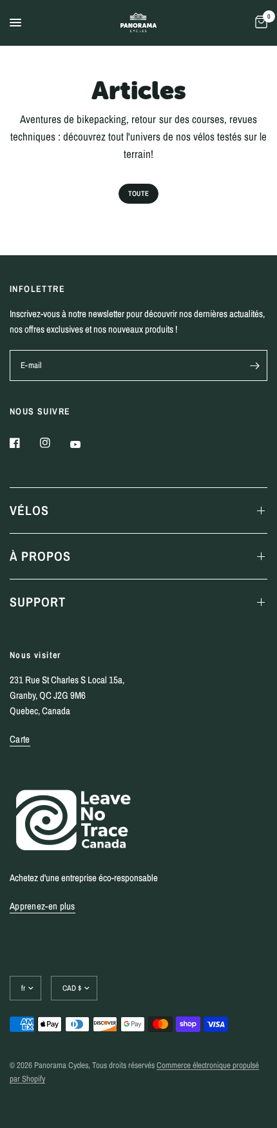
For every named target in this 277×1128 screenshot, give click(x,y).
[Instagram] (54, 443)
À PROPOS (40, 556)
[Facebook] (24, 443)
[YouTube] (84, 444)
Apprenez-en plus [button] (42, 905)
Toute (138, 193)
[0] (259, 22)
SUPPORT (38, 601)
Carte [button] (20, 739)
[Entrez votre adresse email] (254, 365)
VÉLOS (29, 510)
